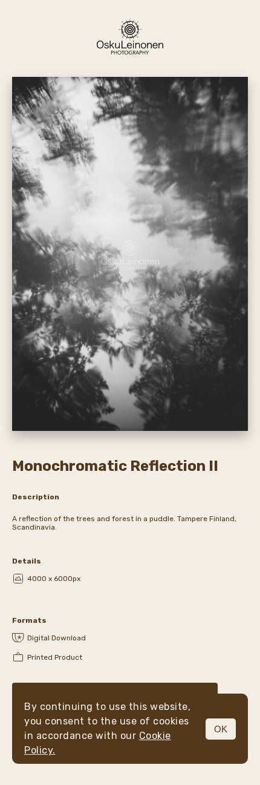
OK (220, 729)
